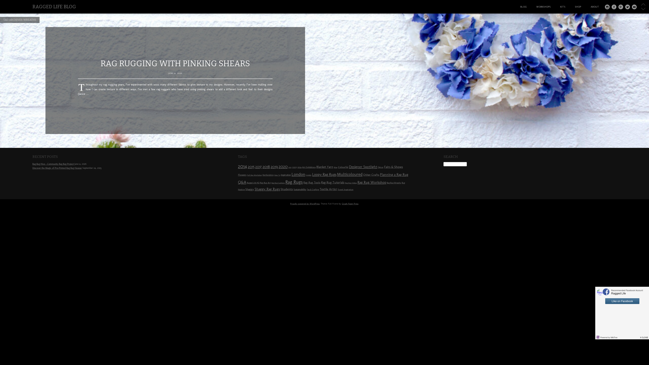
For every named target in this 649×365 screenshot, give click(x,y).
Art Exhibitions (309, 167)
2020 (283, 166)
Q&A (242, 182)
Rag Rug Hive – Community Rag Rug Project (53, 164)
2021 (290, 167)
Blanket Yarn (324, 167)
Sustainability (300, 189)
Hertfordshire (268, 175)
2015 (251, 166)
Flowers (242, 174)
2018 (266, 166)
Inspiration (286, 175)
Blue (335, 167)
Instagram (607, 7)
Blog (523, 6)
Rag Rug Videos (351, 183)
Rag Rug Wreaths (394, 183)
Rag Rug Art (265, 182)
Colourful (343, 167)
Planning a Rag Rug (394, 175)
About (595, 6)
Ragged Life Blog (54, 6)
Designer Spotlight (363, 167)
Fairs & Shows (393, 167)
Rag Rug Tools (311, 182)
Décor (380, 167)
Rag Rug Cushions (278, 183)
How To (277, 175)
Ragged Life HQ (253, 183)
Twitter (627, 7)
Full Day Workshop (254, 175)
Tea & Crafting (313, 189)
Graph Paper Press (350, 203)
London (298, 174)
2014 (242, 166)
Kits (563, 6)
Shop (578, 6)
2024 (299, 167)
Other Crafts (371, 174)
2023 (294, 167)
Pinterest (620, 7)
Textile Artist (328, 189)
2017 (258, 166)
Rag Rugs (294, 182)
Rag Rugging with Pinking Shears (175, 63)
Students (287, 189)
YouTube (634, 7)
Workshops (543, 6)
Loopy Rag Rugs (324, 174)
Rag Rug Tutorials (332, 182)
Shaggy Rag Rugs (267, 189)
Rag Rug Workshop (371, 182)
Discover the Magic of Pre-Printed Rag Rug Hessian (57, 168)
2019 (274, 166)
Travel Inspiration (345, 189)
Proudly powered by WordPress (305, 203)
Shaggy (249, 189)
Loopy (308, 175)
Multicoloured (350, 174)
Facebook (614, 7)
